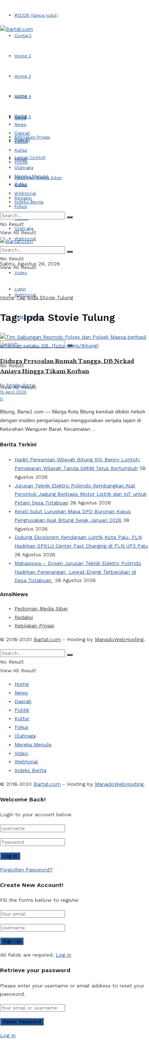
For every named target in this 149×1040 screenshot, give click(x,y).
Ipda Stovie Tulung (50, 297)
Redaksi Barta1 (20, 385)
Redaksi (23, 617)
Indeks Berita (28, 202)
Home (20, 95)
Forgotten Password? (26, 869)
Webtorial (25, 193)
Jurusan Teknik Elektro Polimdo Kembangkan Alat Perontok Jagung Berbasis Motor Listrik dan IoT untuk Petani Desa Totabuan (80, 494)
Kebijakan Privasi (32, 137)
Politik (21, 162)
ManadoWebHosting (119, 639)
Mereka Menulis (31, 176)
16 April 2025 (13, 392)
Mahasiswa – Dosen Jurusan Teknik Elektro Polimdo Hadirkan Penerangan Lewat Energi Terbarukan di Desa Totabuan (77, 571)
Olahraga (23, 167)
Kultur (20, 150)
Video (20, 272)
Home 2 (22, 55)
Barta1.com (47, 639)
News (20, 124)
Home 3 (22, 76)
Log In (63, 955)
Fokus (20, 206)
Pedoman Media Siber (41, 608)
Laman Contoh (30, 157)
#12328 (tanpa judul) (36, 15)
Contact (22, 35)
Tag (20, 297)
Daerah (22, 133)
